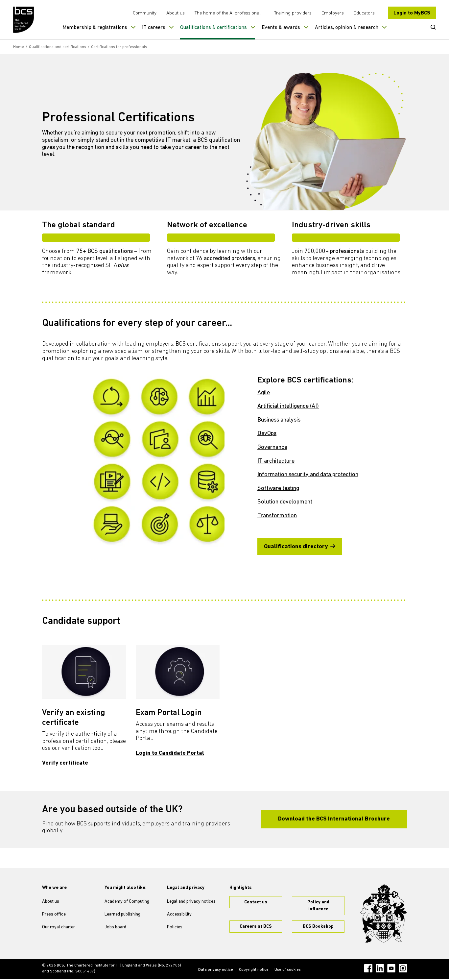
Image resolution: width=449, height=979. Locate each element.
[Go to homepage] (24, 20)
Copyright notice (254, 970)
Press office (54, 914)
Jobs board (115, 927)
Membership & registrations (94, 27)
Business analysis (278, 420)
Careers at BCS (256, 926)
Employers (332, 13)
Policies (174, 927)
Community (144, 13)
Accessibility (179, 914)
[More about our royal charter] (383, 913)
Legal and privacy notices (191, 901)
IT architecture (276, 461)
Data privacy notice (215, 970)
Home (18, 47)
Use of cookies (287, 970)
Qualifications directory (296, 547)
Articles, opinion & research (346, 27)
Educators (364, 13)
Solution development (284, 502)
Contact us (255, 902)
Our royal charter (58, 927)
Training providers (293, 13)
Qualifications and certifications (57, 47)
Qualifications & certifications (213, 27)
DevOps (266, 434)
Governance (272, 448)
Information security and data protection (307, 475)
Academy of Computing (127, 901)
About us (175, 13)
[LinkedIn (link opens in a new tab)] (380, 968)
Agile (263, 393)
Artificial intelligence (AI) (288, 406)
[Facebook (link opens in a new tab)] (368, 968)
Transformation (277, 516)
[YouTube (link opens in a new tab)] (391, 968)
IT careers (153, 27)
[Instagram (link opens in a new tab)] (403, 968)
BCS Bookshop (318, 926)
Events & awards (281, 27)
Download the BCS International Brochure (334, 819)
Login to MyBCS (411, 13)
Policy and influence (318, 906)
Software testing (278, 489)
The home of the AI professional (228, 13)
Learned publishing (122, 914)
